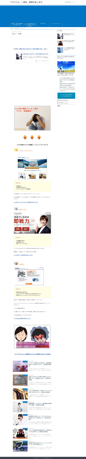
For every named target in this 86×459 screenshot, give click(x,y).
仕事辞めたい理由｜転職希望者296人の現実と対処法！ (17, 24)
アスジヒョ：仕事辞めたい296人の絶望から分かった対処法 (34, 354)
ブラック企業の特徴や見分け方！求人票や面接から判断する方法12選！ (30, 25)
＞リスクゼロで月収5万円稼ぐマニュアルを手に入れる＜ (66, 95)
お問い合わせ (43, 23)
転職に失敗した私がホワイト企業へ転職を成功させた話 (35, 54)
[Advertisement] (43, 14)
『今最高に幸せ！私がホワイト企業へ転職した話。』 (30, 49)
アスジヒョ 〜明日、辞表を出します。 (27, 2)
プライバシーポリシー (56, 23)
